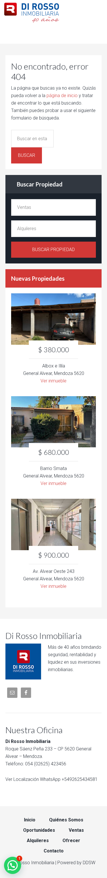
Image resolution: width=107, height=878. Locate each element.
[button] (12, 865)
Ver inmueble (53, 381)
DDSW (89, 862)
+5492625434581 (80, 779)
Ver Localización (22, 779)
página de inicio (62, 95)
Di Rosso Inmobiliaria (53, 11)
